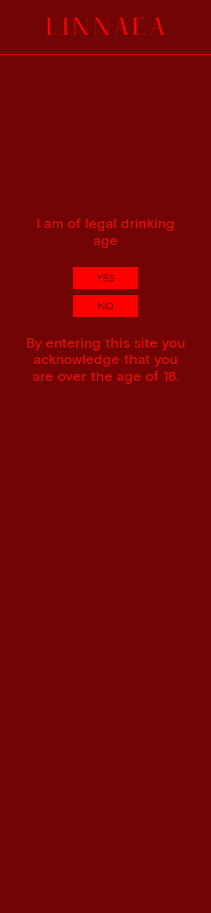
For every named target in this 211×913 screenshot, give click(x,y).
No (106, 306)
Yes (106, 278)
